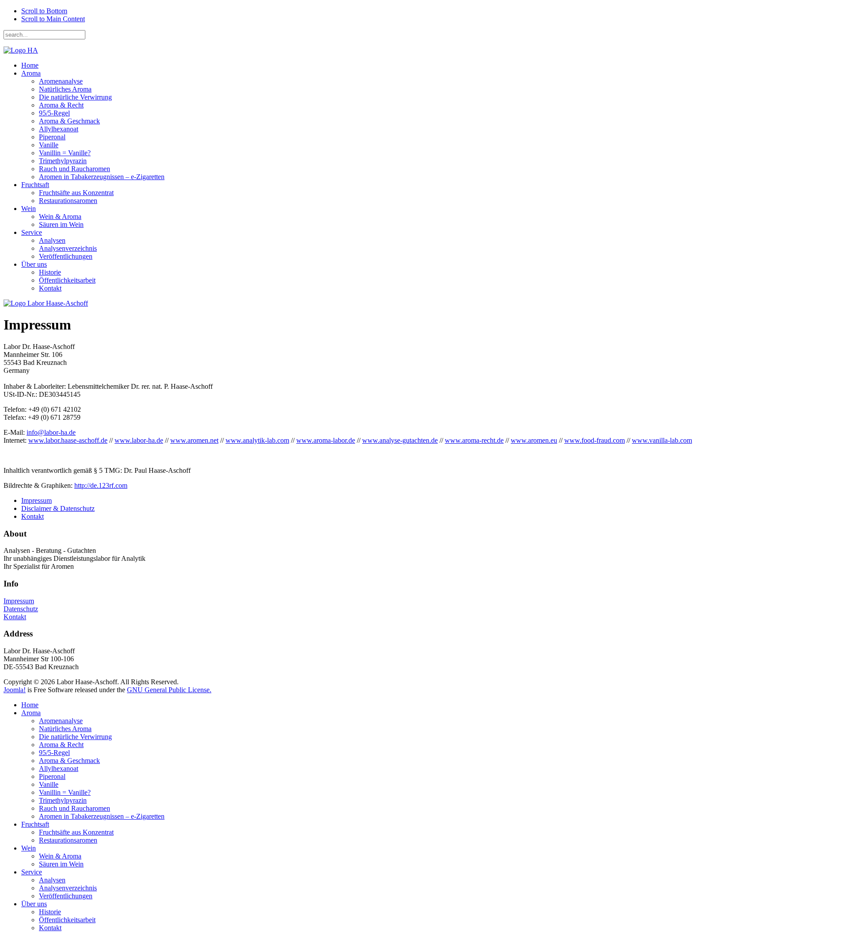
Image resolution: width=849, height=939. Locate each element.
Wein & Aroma (60, 216)
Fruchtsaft (35, 184)
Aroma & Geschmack (69, 121)
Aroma (31, 73)
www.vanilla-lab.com (662, 440)
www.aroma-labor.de (325, 440)
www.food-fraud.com (594, 440)
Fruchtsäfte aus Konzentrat (76, 192)
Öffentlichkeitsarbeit (67, 280)
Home (29, 65)
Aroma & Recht (61, 105)
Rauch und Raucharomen (74, 168)
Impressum (36, 500)
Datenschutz (21, 609)
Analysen (52, 240)
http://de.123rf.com (100, 485)
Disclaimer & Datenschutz (58, 508)
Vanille (48, 145)
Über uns (34, 264)
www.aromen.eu (534, 440)
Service (31, 232)
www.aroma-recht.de (474, 440)
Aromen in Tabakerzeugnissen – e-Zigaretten (101, 176)
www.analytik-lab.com (257, 440)
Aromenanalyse (61, 81)
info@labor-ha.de (51, 432)
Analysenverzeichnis (68, 248)
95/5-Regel (54, 113)
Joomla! (15, 690)
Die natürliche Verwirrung (75, 97)
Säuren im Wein (61, 224)
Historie (50, 272)
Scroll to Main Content (53, 19)
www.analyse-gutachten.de (400, 440)
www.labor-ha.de (139, 440)
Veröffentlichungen (65, 256)
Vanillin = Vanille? (65, 153)
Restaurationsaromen (68, 200)
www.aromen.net (194, 440)
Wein (28, 208)
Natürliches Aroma (65, 89)
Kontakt (50, 288)
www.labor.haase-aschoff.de (67, 440)
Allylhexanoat (58, 129)
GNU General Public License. (169, 690)
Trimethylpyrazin (63, 161)
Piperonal (52, 137)
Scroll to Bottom (44, 11)
